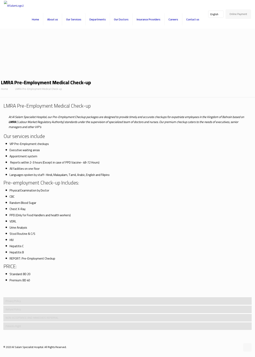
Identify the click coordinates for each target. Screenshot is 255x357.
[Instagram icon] (237, 347)
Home (4, 88)
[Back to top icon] (247, 347)
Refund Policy (13, 309)
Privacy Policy (13, 300)
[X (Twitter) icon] (233, 347)
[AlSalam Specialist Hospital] (14, 5)
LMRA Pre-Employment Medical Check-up (38, 88)
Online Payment (238, 14)
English (214, 14)
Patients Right (13, 326)
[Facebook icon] (229, 347)
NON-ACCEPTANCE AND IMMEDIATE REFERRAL (32, 317)
